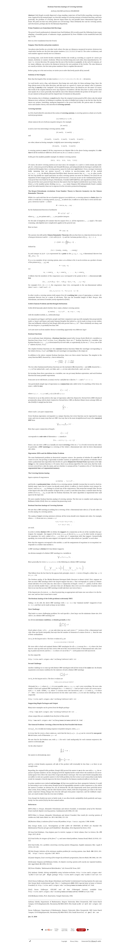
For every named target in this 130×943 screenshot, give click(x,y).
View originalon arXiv (81, 929)
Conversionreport (64, 929)
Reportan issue (73, 929)
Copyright (64, 941)
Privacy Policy (74, 941)
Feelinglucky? (56, 929)
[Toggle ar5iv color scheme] (29, 940)
